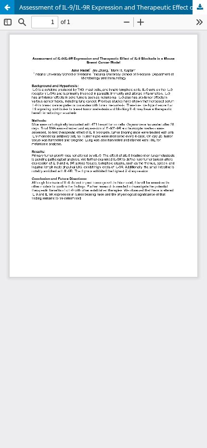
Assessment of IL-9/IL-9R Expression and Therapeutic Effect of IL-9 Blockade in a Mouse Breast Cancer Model (113, 7)
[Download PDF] (200, 7)
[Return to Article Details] (7, 7)
